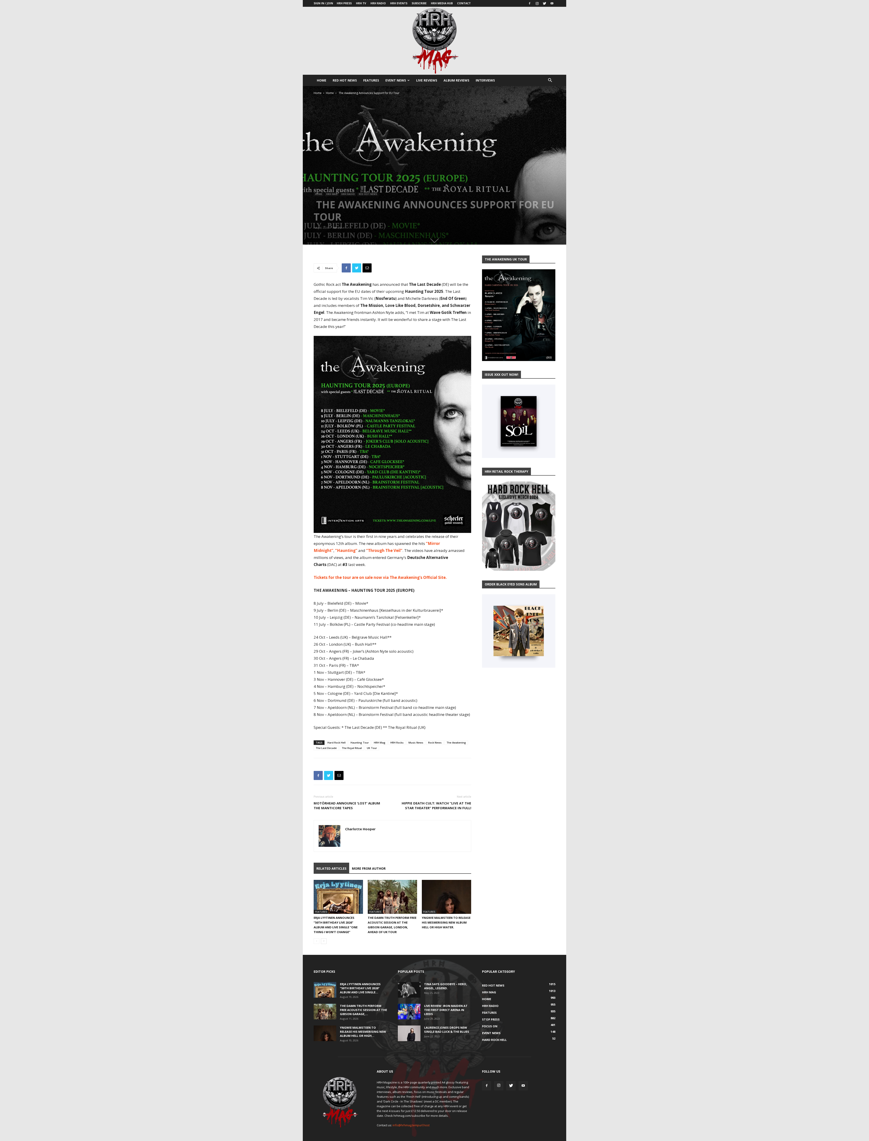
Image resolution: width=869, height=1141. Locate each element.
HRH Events (398, 3)
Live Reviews (426, 80)
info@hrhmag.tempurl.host (411, 1125)
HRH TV (361, 3)
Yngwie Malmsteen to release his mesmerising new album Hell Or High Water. (446, 922)
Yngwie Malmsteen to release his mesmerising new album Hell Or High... (363, 1031)
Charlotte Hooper (360, 829)
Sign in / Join (323, 3)
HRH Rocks (396, 742)
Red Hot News (345, 80)
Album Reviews (456, 80)
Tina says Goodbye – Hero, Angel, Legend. (445, 986)
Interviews (485, 80)
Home (321, 80)
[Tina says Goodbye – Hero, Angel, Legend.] (409, 990)
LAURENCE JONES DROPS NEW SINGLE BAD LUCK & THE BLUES (446, 1029)
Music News (415, 742)
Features (371, 80)
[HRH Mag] (434, 41)
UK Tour (372, 748)
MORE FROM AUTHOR (369, 868)
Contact (464, 3)
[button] (549, 81)
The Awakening (456, 742)
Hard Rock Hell (336, 742)
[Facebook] (529, 3)
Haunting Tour (360, 742)
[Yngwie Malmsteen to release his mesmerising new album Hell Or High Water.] (446, 897)
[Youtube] (552, 3)
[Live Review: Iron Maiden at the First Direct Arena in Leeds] (409, 1011)
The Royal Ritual (352, 748)
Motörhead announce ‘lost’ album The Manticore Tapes (347, 805)
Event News (395, 80)
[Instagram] (537, 3)
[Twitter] (544, 3)
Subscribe (419, 3)
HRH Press (344, 3)
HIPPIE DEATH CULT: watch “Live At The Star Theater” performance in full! (436, 805)
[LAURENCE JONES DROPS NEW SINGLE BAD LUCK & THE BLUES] (409, 1033)
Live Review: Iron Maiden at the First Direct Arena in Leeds (446, 1010)
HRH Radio (378, 3)
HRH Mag (331, 194)
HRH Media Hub (442, 3)
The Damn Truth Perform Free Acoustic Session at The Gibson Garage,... (363, 1010)
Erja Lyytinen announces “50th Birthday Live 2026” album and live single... (360, 988)
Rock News (435, 742)
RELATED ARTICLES (331, 868)
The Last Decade (326, 748)
